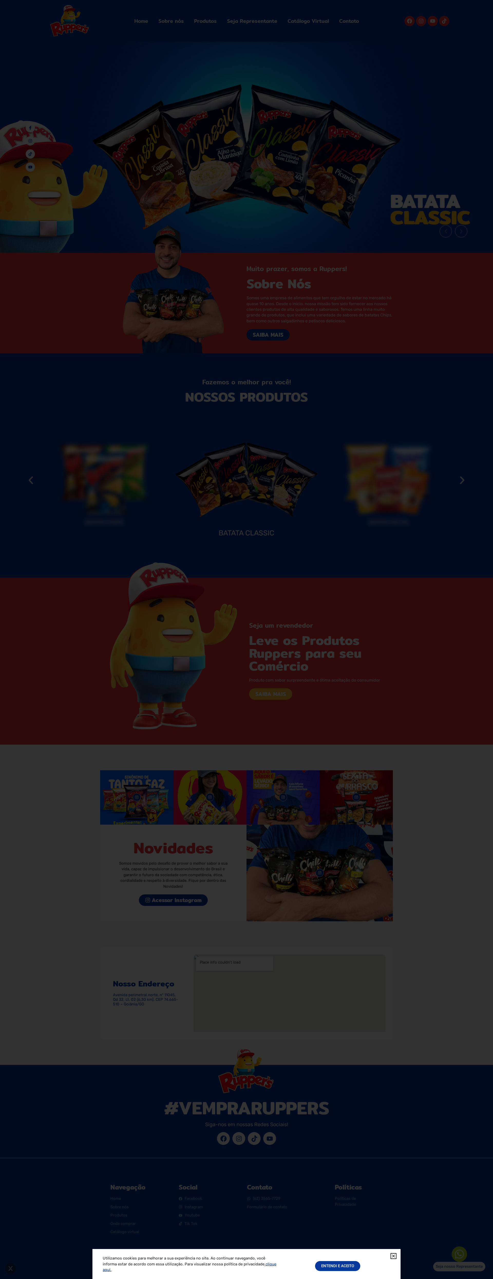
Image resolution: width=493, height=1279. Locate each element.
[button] (393, 1256)
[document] (246, 639)
